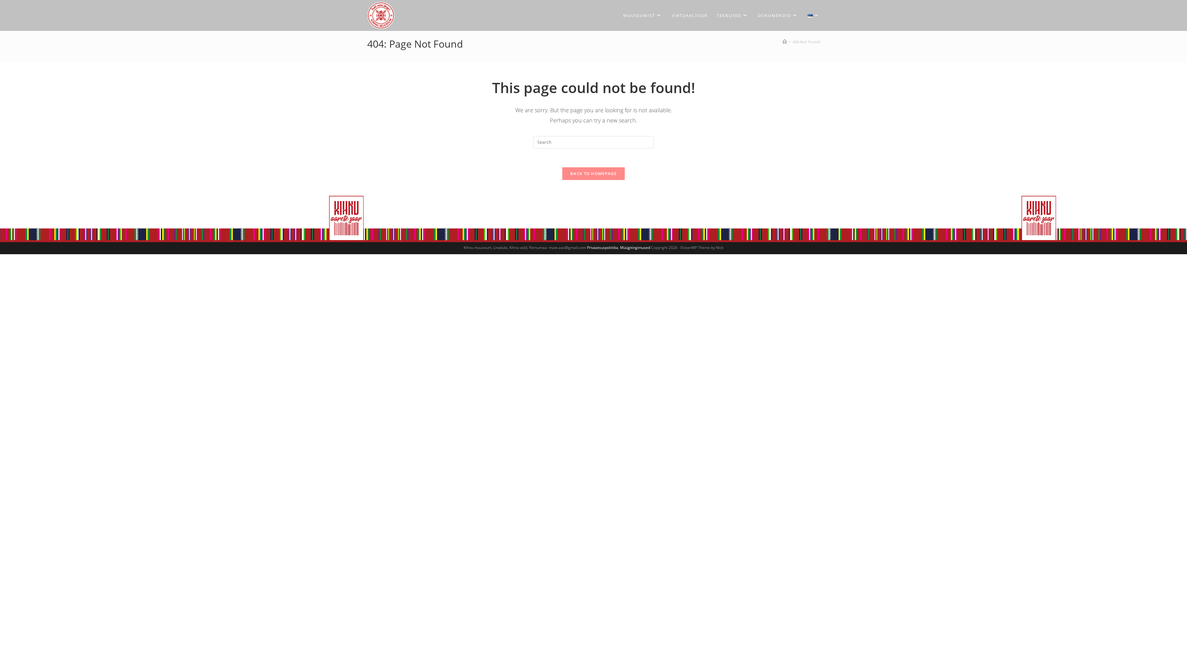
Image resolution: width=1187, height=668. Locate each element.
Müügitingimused (635, 247)
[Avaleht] (785, 42)
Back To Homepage (593, 173)
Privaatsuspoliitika (602, 247)
